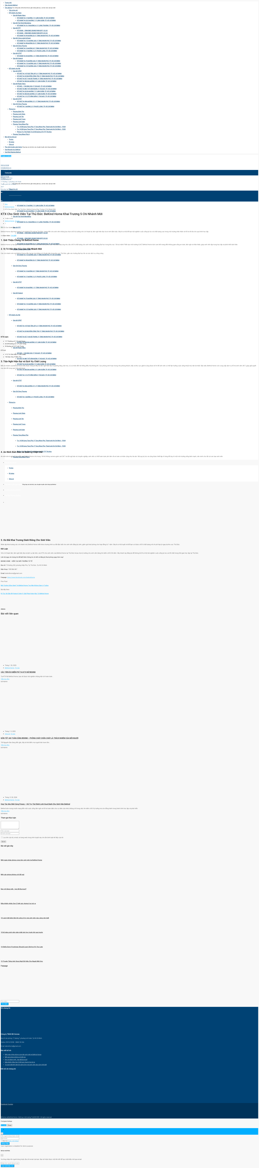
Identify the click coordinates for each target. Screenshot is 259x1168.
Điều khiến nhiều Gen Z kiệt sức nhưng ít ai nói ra (18, 903)
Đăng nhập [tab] (8, 1129)
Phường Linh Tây (18, 116)
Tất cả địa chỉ (13, 10)
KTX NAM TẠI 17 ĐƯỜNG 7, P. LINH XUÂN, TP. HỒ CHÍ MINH (35, 18)
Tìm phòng (8, 8)
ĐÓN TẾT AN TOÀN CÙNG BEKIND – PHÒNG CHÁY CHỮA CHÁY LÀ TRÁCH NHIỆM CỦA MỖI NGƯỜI (39, 738)
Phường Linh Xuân (19, 121)
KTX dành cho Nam (15, 13)
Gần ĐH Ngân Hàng (19, 15)
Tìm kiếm (5, 1004)
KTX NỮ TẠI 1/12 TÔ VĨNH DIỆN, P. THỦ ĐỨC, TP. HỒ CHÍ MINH (36, 96)
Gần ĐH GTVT (17, 53)
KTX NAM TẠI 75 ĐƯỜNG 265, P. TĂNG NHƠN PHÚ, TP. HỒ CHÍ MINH (38, 61)
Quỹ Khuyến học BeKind (12, 149)
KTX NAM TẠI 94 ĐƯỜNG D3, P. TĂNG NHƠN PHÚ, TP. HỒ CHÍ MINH (38, 35)
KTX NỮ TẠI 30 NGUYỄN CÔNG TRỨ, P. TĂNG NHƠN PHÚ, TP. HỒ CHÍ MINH (40, 76)
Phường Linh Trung (19, 119)
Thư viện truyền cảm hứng (13, 147)
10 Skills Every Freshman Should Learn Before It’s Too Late (22, 947)
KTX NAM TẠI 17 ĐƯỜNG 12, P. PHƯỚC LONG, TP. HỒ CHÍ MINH (37, 51)
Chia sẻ (11, 144)
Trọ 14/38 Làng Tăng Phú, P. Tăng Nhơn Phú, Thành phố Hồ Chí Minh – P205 (41, 129)
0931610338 (5, 165)
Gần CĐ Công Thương (20, 46)
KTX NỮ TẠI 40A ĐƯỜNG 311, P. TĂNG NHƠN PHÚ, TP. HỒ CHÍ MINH (38, 101)
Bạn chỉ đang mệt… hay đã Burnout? (13, 889)
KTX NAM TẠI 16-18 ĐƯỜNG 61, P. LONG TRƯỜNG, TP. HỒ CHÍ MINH (38, 25)
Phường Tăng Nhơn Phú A (21, 134)
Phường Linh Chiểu (19, 114)
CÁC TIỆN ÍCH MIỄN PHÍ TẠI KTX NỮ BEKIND (18, 672)
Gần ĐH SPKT (17, 71)
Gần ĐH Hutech (18, 58)
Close (9, 1125)
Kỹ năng (11, 142)
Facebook (4, 1104)
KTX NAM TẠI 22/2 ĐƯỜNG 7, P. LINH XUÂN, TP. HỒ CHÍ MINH (36, 20)
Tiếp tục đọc (5, 679)
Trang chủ (8, 2)
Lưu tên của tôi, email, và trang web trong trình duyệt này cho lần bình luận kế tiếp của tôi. (33, 837)
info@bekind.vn (6, 168)
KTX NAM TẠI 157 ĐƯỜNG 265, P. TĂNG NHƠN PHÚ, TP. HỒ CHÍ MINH (39, 66)
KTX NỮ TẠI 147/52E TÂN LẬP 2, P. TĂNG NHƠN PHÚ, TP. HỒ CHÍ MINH (39, 73)
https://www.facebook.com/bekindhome (21, 577)
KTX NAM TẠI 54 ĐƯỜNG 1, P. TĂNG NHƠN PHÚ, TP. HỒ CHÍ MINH (37, 56)
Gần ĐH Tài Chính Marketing (22, 23)
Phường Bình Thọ (18, 111)
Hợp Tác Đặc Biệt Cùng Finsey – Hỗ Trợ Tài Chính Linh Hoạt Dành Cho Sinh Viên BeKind (35, 804)
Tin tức (11, 139)
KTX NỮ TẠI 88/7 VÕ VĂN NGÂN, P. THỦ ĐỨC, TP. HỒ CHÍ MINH (37, 89)
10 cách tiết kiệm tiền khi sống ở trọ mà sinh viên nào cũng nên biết (25, 918)
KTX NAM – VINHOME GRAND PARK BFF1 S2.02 (32, 30)
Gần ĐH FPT (17, 28)
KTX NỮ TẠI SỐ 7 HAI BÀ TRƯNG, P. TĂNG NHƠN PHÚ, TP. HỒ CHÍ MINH (39, 78)
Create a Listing (6, 156)
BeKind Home (9, 207)
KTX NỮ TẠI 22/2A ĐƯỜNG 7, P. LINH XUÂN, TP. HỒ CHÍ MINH (36, 91)
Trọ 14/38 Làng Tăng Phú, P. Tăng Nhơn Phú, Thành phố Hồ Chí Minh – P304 (41, 127)
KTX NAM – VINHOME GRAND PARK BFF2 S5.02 (32, 33)
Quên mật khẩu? (13, 1141)
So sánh (3, 1125)
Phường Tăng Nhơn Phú (20, 124)
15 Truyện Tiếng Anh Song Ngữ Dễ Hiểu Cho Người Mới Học (22, 961)
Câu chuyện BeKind (11, 5)
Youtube (10, 1104)
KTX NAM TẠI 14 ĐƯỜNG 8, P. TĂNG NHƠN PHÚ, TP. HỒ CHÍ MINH (37, 48)
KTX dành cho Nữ (14, 68)
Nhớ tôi (5, 1141)
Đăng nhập (5, 1143)
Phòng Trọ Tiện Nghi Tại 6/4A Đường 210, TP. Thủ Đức (34, 132)
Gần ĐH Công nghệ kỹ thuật (22, 38)
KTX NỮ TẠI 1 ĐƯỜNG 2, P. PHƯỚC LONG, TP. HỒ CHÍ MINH (35, 106)
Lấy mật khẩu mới (7, 1166)
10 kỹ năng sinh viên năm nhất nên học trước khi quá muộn (22, 932)
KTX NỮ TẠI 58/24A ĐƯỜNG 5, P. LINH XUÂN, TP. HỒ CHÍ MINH (36, 81)
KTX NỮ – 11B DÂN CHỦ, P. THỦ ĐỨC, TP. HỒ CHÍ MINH (34, 86)
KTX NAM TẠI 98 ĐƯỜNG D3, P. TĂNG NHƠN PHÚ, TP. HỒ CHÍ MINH (38, 43)
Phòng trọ (12, 109)
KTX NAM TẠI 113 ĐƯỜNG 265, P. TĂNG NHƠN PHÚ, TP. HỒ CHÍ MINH (39, 41)
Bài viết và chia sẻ (10, 137)
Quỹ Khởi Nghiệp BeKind (13, 152)
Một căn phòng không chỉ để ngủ (12, 874)
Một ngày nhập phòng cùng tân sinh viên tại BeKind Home (21, 860)
